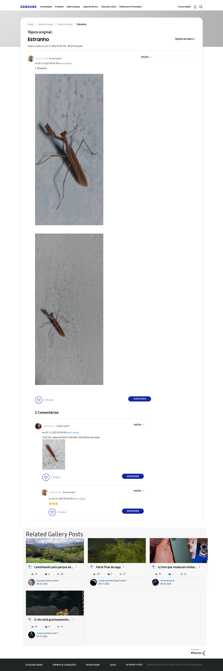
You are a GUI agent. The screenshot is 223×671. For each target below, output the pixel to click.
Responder (133, 476)
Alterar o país (134, 664)
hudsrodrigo (166, 580)
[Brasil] (28, 6)
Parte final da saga (108, 567)
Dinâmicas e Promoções (130, 6)
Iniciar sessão (184, 6)
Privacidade (93, 665)
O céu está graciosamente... (52, 619)
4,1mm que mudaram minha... (177, 567)
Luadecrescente (105, 580)
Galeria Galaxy (73, 6)
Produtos (59, 6)
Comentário (139, 399)
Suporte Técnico (90, 6)
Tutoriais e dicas (108, 6)
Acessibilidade (33, 665)
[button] (146, 57)
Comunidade (46, 6)
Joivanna (41, 633)
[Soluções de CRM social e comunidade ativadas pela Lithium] (198, 652)
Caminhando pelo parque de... (53, 567)
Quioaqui (41, 580)
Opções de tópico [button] (184, 38)
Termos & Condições (64, 665)
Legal (113, 665)
